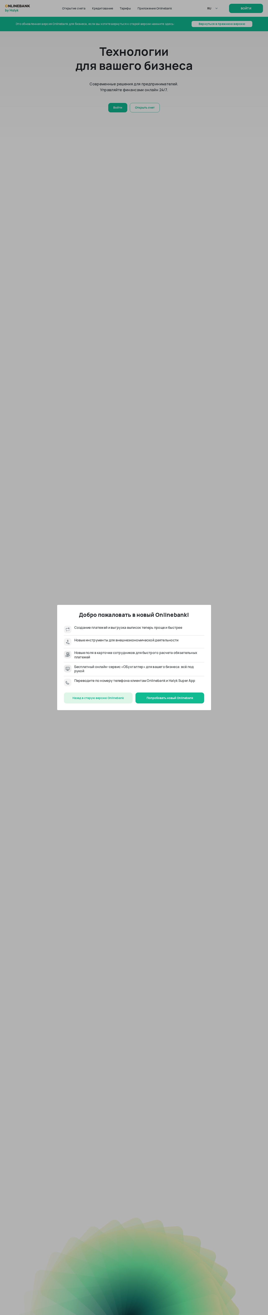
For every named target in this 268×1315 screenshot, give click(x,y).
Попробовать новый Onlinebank (170, 698)
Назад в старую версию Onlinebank (98, 698)
